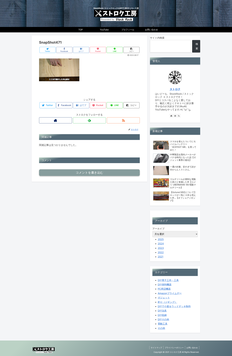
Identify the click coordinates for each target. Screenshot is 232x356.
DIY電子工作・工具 (168, 280)
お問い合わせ (192, 347)
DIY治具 (162, 310)
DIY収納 (162, 315)
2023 (161, 248)
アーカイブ (158, 228)
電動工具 (162, 323)
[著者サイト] (55, 120)
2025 (161, 239)
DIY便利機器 (164, 284)
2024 (161, 243)
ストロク (175, 89)
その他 (161, 328)
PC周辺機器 (164, 288)
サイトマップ (156, 347)
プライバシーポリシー (174, 347)
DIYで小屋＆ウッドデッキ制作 (174, 306)
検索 (197, 46)
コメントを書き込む (89, 172)
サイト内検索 (157, 37)
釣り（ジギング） (167, 302)
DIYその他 (163, 319)
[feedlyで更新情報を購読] (89, 120)
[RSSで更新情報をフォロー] (123, 120)
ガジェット (164, 297)
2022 (161, 252)
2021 (160, 256)
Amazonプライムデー (170, 293)
